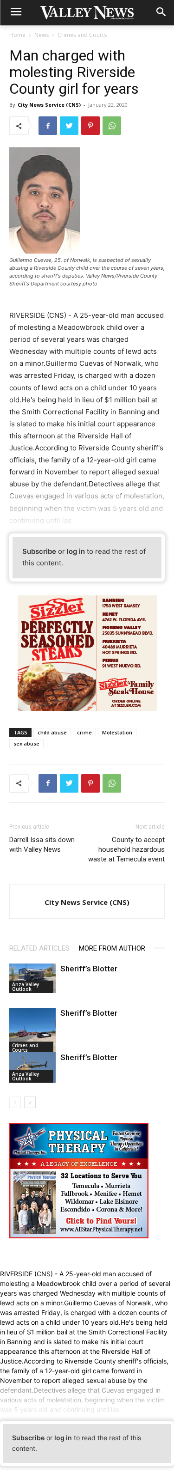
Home (17, 35)
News (41, 35)
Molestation (117, 732)
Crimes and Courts (82, 35)
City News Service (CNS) (49, 104)
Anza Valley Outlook (25, 986)
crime (84, 732)
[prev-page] (15, 1102)
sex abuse (26, 743)
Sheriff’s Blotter (88, 968)
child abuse (52, 732)
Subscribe (39, 551)
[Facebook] (48, 125)
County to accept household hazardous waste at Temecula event (126, 849)
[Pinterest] (90, 125)
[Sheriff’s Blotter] (32, 978)
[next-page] (30, 1102)
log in (76, 551)
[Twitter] (69, 125)
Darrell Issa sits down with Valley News (42, 845)
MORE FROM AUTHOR (112, 948)
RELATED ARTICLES (39, 948)
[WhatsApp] (112, 125)
